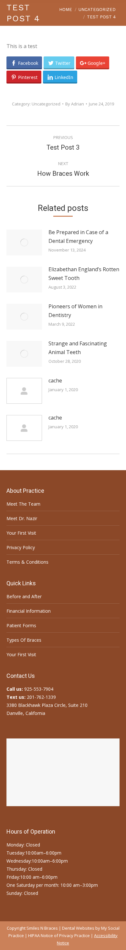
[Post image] (24, 242)
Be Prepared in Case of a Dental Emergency (78, 236)
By (74, 104)
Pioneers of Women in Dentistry (75, 311)
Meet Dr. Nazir (21, 518)
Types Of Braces (23, 640)
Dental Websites (78, 928)
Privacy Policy (20, 547)
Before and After (24, 596)
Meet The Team (23, 504)
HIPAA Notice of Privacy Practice (59, 935)
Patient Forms (21, 625)
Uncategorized (46, 104)
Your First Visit (21, 533)
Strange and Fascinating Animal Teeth (77, 348)
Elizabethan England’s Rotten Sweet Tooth (83, 274)
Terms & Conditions (27, 562)
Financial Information (28, 611)
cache (55, 380)
